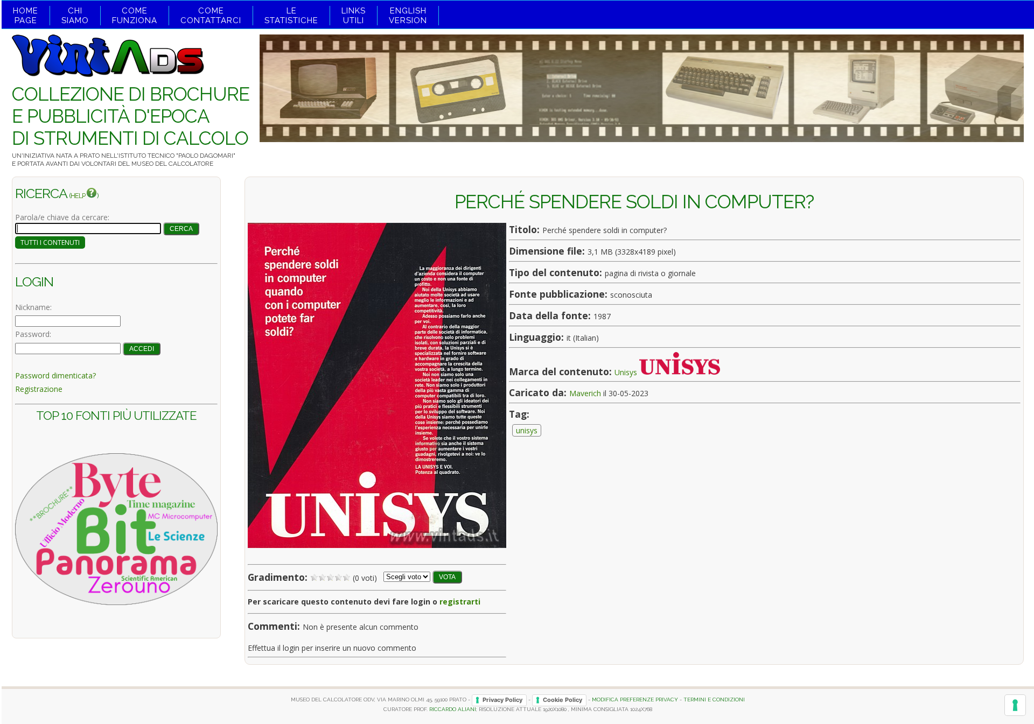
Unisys (625, 372)
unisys (526, 430)
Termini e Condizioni (714, 699)
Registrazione (38, 389)
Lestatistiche (291, 15)
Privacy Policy (502, 700)
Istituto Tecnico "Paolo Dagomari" (176, 155)
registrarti (459, 601)
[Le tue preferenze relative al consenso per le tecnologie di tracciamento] (1015, 705)
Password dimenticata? (55, 375)
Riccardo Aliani (452, 709)
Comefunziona (134, 15)
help (78, 196)
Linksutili (353, 15)
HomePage (25, 15)
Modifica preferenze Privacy (635, 699)
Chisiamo (75, 15)
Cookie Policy (562, 700)
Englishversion (408, 15)
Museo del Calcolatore (172, 163)
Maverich (585, 393)
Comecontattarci (210, 15)
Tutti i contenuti (50, 242)
